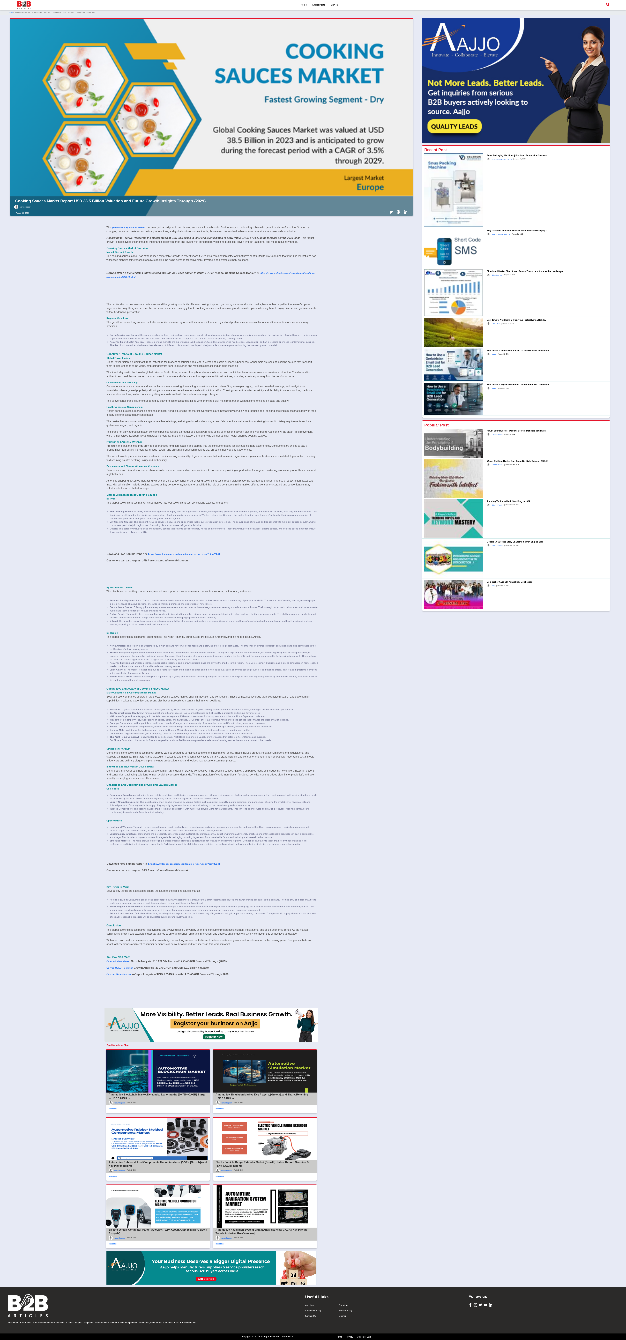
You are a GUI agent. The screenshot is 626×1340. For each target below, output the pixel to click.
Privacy (349, 1337)
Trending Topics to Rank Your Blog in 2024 (508, 501)
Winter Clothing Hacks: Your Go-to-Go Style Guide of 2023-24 (517, 461)
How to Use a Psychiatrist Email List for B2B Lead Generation (518, 384)
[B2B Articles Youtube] (486, 1304)
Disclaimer (344, 1305)
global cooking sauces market (128, 227)
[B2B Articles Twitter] (481, 1304)
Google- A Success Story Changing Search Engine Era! (515, 541)
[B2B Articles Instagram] (476, 1305)
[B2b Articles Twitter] (392, 212)
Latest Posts (318, 4)
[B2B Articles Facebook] (471, 1305)
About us (309, 1305)
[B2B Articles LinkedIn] (491, 1305)
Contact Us (310, 1316)
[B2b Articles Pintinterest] (399, 212)
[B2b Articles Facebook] (385, 212)
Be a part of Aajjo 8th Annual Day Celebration (509, 582)
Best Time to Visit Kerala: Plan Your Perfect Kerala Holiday (516, 320)
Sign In (334, 4)
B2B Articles (287, 1336)
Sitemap (342, 1316)
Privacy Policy (345, 1310)
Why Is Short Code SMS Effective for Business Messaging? (517, 230)
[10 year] (211, 1268)
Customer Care (364, 1337)
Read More (113, 1109)
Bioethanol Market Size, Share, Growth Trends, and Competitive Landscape (525, 271)
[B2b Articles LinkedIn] (406, 212)
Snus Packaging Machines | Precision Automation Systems (517, 155)
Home (304, 4)
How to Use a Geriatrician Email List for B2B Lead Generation (518, 350)
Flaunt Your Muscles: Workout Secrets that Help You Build (516, 430)
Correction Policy (313, 1310)
